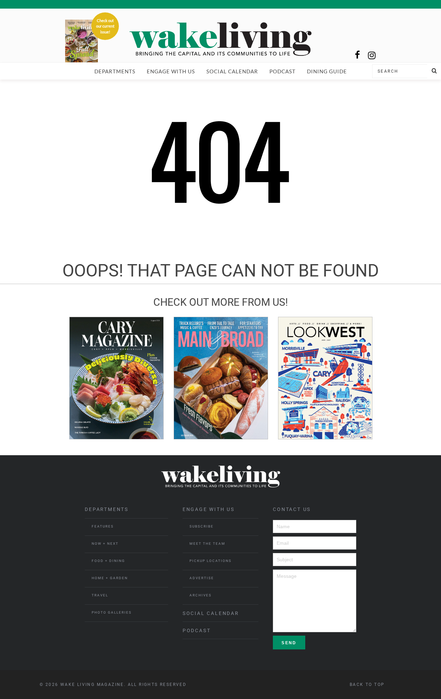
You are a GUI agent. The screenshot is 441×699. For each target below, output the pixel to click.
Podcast (282, 71)
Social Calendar (232, 71)
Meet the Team (207, 543)
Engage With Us (171, 71)
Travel (100, 595)
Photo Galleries (112, 612)
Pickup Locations (210, 561)
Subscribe (201, 526)
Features (103, 526)
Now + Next (105, 543)
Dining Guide (327, 71)
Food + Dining (108, 561)
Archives (200, 595)
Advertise (201, 578)
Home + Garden (110, 578)
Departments (114, 71)
